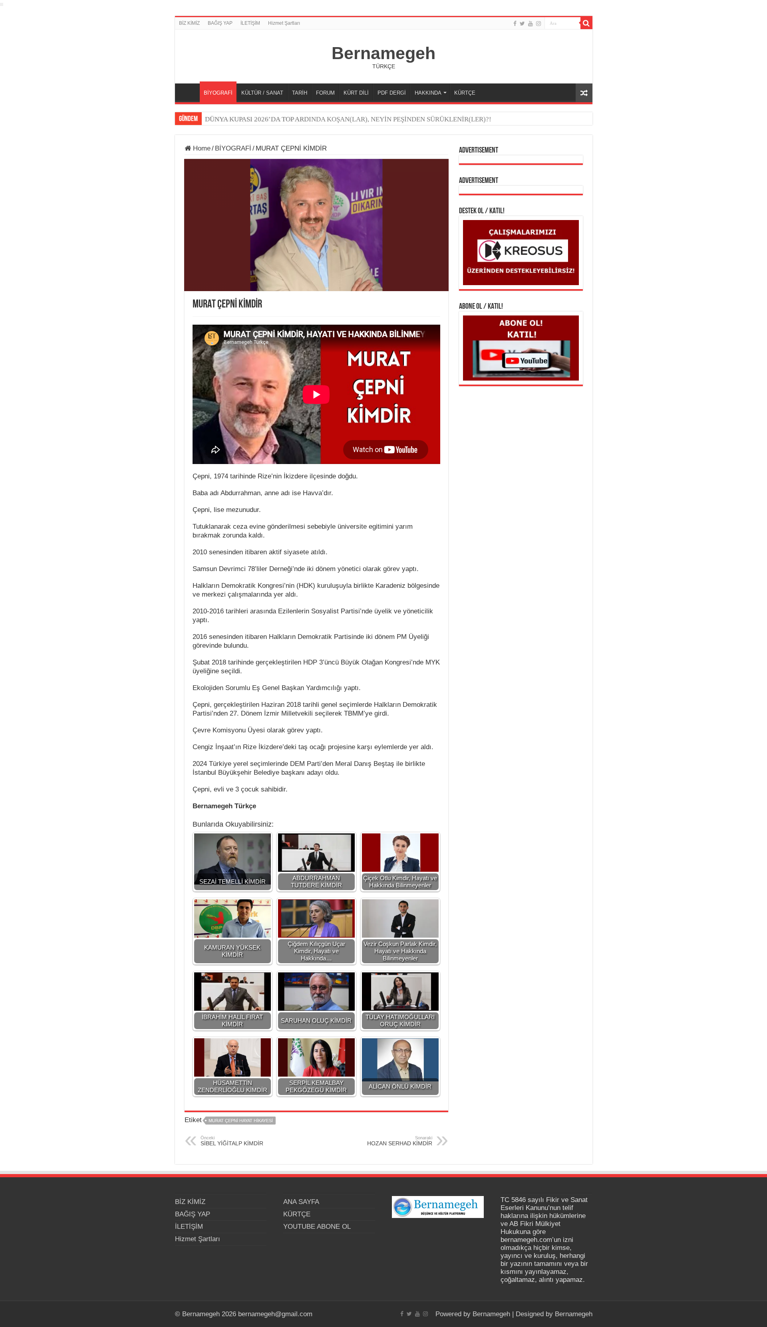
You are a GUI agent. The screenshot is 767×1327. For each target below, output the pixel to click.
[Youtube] (530, 23)
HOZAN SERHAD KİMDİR (399, 1140)
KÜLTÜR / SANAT (262, 93)
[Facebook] (515, 23)
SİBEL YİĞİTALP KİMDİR (232, 1140)
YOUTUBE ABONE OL (317, 1226)
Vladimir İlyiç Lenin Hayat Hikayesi (256, 119)
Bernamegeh (383, 53)
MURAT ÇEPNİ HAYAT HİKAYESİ (241, 1120)
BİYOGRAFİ (218, 93)
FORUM (325, 93)
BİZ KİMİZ (189, 23)
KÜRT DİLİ (356, 93)
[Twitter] (522, 23)
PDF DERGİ (392, 93)
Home (201, 148)
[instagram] (538, 23)
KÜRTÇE (464, 93)
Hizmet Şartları (284, 23)
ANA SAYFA (189, 91)
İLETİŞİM (250, 23)
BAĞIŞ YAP (220, 23)
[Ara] (586, 23)
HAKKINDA (428, 93)
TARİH (299, 93)
